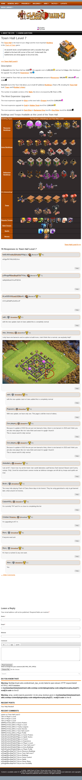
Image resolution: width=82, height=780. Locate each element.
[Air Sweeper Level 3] (64, 174)
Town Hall (8, 43)
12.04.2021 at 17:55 (16, 548)
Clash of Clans (10, 45)
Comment (4, 641)
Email (3, 624)
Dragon (44, 100)
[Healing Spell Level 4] (47, 231)
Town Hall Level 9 (23, 731)
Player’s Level (11, 716)
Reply (77, 268)
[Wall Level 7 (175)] (49, 185)
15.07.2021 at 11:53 (16, 484)
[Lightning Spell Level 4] (41, 231)
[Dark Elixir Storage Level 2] (41, 133)
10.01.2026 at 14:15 (16, 276)
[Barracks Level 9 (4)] (34, 142)
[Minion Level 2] (44, 225)
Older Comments (8, 575)
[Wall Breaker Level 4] (47, 220)
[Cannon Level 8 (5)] (20, 162)
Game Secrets (22, 729)
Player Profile (21, 733)
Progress (25, 3)
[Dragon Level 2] (70, 220)
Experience (24, 73)
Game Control (27, 757)
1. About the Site (7, 33)
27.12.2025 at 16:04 (16, 296)
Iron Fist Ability (27, 763)
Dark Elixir (28, 110)
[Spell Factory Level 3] (42, 151)
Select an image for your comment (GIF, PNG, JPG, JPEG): (18, 666)
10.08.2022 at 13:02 (20, 563)
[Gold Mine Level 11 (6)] (47, 124)
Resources (55, 77)
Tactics (54, 3)
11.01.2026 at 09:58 (16, 255)
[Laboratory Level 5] (34, 151)
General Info (13, 3)
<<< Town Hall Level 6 (9, 61)
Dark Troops (6, 225)
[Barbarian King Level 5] (47, 236)
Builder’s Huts (19, 87)
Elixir (26, 100)
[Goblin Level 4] (41, 220)
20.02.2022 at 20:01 (16, 463)
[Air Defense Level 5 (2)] (34, 174)
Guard (25, 739)
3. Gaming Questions (24, 33)
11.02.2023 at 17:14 (20, 409)
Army (46, 3)
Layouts (64, 3)
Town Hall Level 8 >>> (73, 244)
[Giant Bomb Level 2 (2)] (42, 211)
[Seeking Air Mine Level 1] (55, 211)
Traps (7, 87)
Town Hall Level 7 (29, 745)
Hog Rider (55, 110)
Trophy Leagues (22, 727)
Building (50, 43)
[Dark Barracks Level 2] (51, 151)
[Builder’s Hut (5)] (50, 133)
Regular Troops (6, 220)
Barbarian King (39, 110)
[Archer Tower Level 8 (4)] (43, 162)
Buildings (37, 3)
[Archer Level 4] (29, 220)
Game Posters (22, 723)
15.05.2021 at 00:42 (16, 517)
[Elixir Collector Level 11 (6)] (18, 124)
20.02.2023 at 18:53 (20, 443)
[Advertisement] (41, 592)
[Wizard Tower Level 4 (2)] (51, 174)
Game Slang (26, 761)
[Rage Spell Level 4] (52, 231)
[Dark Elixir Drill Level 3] (75, 124)
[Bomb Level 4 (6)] (20, 199)
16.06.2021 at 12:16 (16, 502)
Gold (26, 105)
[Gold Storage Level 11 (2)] (62, 124)
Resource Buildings (28, 751)
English (42, 28)
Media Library (7, 7)
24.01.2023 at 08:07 (16, 333)
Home (3, 3)
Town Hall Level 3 (14, 714)
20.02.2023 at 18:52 (20, 424)
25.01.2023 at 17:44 (16, 317)
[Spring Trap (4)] (43, 199)
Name (3, 616)
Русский (42, 29)
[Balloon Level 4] (52, 220)
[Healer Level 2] (64, 220)
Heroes (7, 236)
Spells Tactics (27, 737)
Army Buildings (6, 147)
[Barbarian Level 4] (23, 220)
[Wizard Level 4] (58, 220)
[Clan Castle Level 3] (68, 151)
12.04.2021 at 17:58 (16, 533)
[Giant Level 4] (35, 220)
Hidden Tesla (34, 105)
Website (3, 632)
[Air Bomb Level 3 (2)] (69, 199)
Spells (7, 231)
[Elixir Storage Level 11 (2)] (34, 124)
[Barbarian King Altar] (59, 151)
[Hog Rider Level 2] (49, 225)
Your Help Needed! (7, 706)
